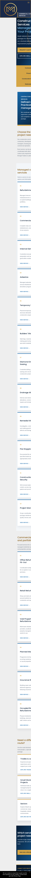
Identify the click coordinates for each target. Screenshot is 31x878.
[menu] (28, 2)
